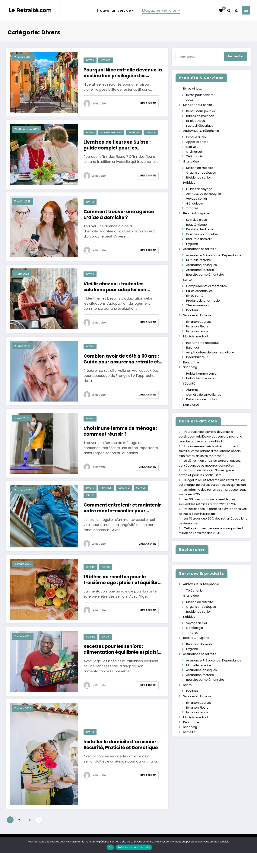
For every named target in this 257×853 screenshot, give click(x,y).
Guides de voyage (199, 189)
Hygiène (192, 244)
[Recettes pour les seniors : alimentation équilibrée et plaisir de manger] (44, 661)
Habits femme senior (201, 378)
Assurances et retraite (199, 249)
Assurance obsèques (201, 265)
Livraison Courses (198, 322)
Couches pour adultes (202, 234)
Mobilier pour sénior (197, 105)
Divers (90, 60)
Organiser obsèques (201, 172)
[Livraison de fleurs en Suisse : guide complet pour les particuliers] (44, 154)
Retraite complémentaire (205, 274)
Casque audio (196, 137)
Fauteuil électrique (199, 125)
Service (150, 132)
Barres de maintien (200, 116)
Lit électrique (195, 121)
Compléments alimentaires (206, 286)
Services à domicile (197, 315)
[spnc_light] (236, 10)
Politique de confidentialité (134, 847)
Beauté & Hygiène (196, 213)
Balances (193, 347)
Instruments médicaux (202, 343)
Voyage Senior (196, 198)
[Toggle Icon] (246, 10)
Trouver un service (114, 10)
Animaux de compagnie (203, 194)
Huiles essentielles (199, 291)
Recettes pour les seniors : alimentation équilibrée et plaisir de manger (122, 649)
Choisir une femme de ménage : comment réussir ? (120, 431)
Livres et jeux (192, 88)
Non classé (191, 404)
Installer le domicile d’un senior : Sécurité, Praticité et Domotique (121, 744)
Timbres (192, 208)
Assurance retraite (200, 270)
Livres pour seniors (199, 95)
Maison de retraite (199, 168)
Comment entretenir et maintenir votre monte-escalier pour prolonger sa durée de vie (122, 508)
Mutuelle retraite (198, 260)
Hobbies (189, 182)
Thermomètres (197, 305)
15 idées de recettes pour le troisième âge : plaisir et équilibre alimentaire (122, 580)
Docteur (192, 310)
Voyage (105, 60)
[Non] (252, 845)
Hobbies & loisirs (111, 132)
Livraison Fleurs (197, 326)
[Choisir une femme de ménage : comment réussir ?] (44, 443)
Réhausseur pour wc (201, 111)
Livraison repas (197, 331)
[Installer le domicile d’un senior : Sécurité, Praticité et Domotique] (44, 754)
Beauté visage (196, 224)
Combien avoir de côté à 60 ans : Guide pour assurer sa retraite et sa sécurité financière (121, 359)
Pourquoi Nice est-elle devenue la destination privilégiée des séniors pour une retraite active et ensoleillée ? (123, 73)
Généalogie (194, 203)
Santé (187, 279)
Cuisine (90, 567)
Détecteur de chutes (201, 399)
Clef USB (192, 147)
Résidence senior (198, 177)
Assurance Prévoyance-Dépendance (213, 255)
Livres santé (195, 296)
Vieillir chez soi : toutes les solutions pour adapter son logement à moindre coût (115, 287)
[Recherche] (229, 10)
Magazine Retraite (159, 10)
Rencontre (191, 362)
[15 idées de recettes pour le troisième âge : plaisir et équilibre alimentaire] (44, 589)
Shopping (190, 367)
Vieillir (90, 495)
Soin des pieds (196, 220)
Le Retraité (99, 103)
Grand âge (191, 161)
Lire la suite (147, 103)
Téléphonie (194, 156)
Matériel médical (195, 336)
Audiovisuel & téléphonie (201, 131)
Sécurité (124, 487)
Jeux (189, 99)
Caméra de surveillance (203, 394)
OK (110, 847)
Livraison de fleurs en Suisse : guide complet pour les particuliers (117, 145)
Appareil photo (197, 142)
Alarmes (192, 390)
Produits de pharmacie (203, 300)
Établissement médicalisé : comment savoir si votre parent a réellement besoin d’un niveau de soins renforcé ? (210, 451)
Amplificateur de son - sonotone (210, 352)
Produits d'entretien (200, 229)
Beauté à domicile (199, 239)
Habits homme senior (202, 373)
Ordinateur (194, 151)
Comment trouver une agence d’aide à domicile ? (119, 214)
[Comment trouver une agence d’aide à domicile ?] (44, 226)
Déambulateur (197, 357)
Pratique (134, 132)
